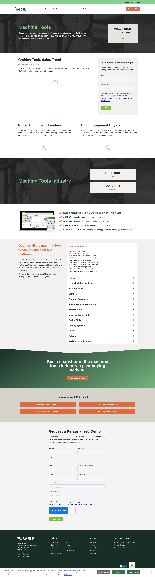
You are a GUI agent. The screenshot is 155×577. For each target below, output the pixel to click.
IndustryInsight (100, 9)
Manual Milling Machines (81, 283)
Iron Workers (75, 310)
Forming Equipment (79, 299)
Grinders (73, 294)
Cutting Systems (77, 325)
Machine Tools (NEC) (79, 315)
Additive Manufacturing (80, 341)
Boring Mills (75, 320)
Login (137, 2)
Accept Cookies (134, 572)
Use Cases (57, 9)
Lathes (72, 278)
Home (47, 9)
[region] (77, 572)
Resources (115, 9)
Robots (72, 336)
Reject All (119, 572)
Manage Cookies (103, 572)
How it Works (84, 9)
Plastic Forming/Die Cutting (82, 304)
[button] (122, 37)
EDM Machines (76, 288)
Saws (71, 331)
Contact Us (129, 2)
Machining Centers (78, 246)
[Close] (151, 572)
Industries (70, 9)
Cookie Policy (68, 575)
